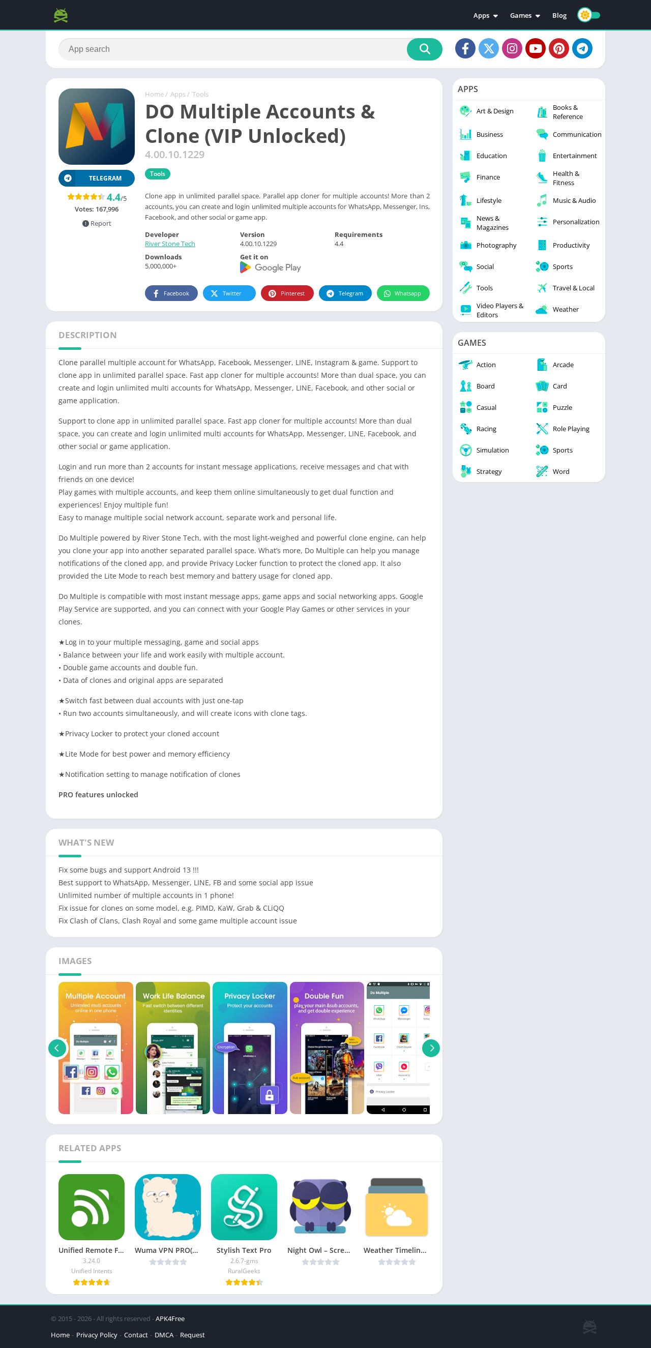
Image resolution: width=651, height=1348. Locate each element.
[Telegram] (582, 48)
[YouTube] (535, 48)
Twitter (232, 293)
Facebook (176, 293)
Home (154, 94)
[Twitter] (489, 48)
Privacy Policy (96, 1334)
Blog (559, 15)
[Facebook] (465, 48)
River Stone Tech (170, 243)
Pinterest (293, 293)
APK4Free (170, 1318)
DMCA (164, 1334)
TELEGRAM (105, 178)
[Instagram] (512, 48)
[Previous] (57, 1048)
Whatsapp (408, 293)
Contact (136, 1334)
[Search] (424, 49)
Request (192, 1334)
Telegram (351, 293)
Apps (481, 15)
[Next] (431, 1048)
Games (520, 15)
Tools (200, 94)
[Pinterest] (559, 48)
